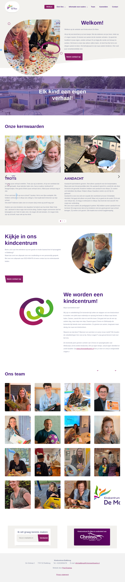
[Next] (118, 176)
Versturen (44, 538)
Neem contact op (73, 57)
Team (93, 7)
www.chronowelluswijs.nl (85, 348)
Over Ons (60, 7)
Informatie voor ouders (77, 7)
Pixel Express (67, 568)
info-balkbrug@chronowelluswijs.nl (87, 563)
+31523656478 (61, 563)
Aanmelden (103, 7)
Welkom (49, 7)
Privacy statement (62, 574)
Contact (115, 7)
